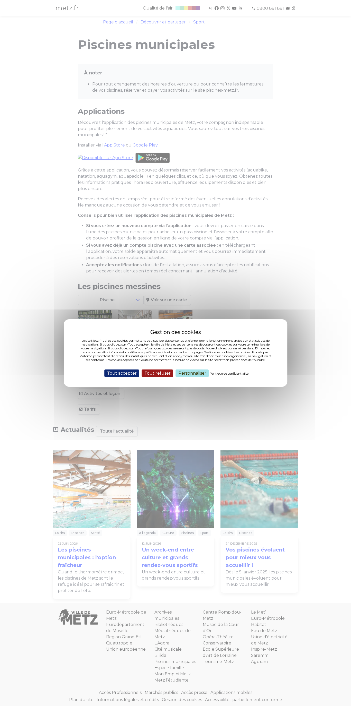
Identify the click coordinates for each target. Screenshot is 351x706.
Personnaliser (192, 373)
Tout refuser (157, 373)
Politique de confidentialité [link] (229, 373)
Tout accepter (122, 373)
